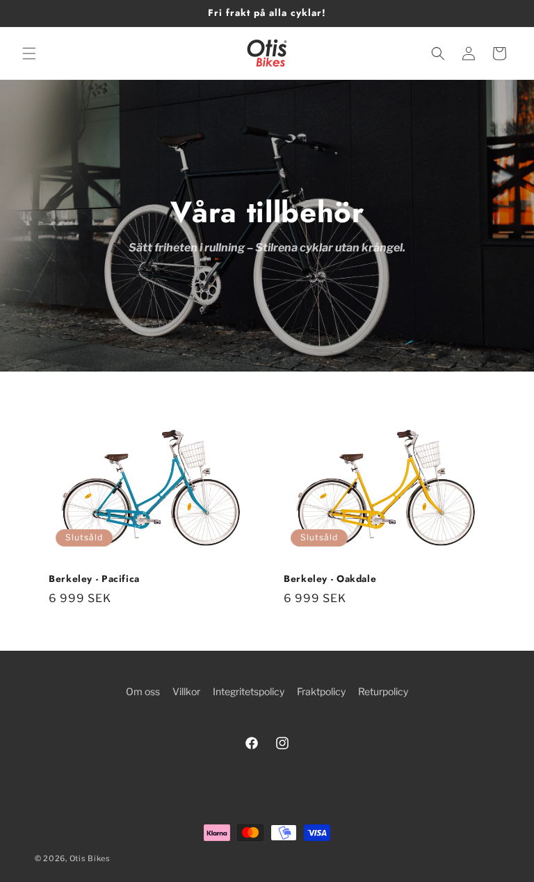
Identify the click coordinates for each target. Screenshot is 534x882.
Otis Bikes (90, 858)
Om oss (143, 691)
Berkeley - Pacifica (94, 579)
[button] (29, 53)
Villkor (186, 691)
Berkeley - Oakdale (330, 579)
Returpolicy (383, 691)
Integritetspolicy (248, 691)
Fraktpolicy (321, 691)
